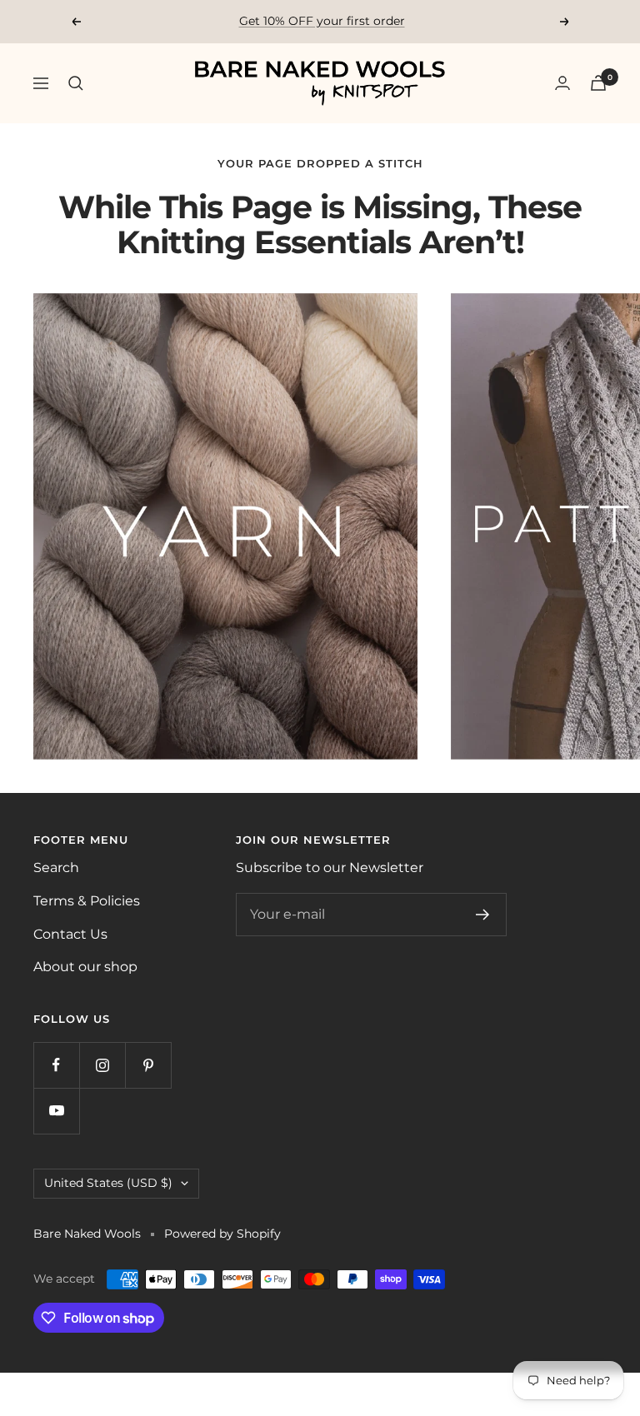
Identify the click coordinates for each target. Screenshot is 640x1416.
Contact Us (70, 934)
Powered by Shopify (222, 1233)
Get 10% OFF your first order (322, 20)
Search (56, 867)
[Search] (75, 83)
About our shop (85, 967)
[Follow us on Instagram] (102, 1065)
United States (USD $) (108, 1182)
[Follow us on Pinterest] (148, 1065)
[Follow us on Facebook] (56, 1065)
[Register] (483, 914)
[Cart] (598, 83)
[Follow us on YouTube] (56, 1111)
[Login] (562, 83)
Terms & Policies (86, 901)
